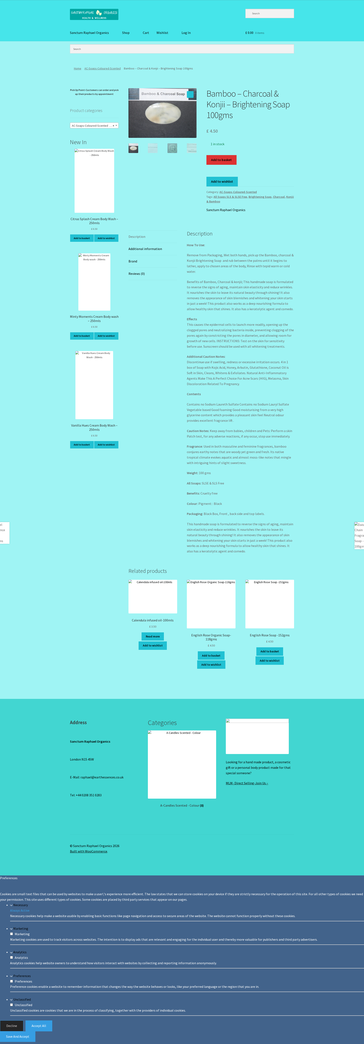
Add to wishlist (222, 181)
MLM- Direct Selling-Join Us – (247, 783)
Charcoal (279, 197)
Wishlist (162, 33)
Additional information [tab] (145, 249)
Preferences (22, 976)
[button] (190, 94)
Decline (11, 1026)
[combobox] (94, 125)
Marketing (20, 928)
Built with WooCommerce (88, 851)
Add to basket (221, 160)
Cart (146, 33)
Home (77, 68)
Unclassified (22, 999)
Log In (186, 33)
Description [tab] (136, 236)
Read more (153, 636)
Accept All (39, 1026)
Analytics (20, 952)
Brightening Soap (260, 197)
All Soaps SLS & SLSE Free (230, 197)
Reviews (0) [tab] (136, 273)
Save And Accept (17, 1036)
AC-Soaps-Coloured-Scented (102, 68)
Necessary (20, 905)
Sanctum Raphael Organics (89, 33)
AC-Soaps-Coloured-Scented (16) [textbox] (93, 126)
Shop (126, 33)
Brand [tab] (132, 261)
